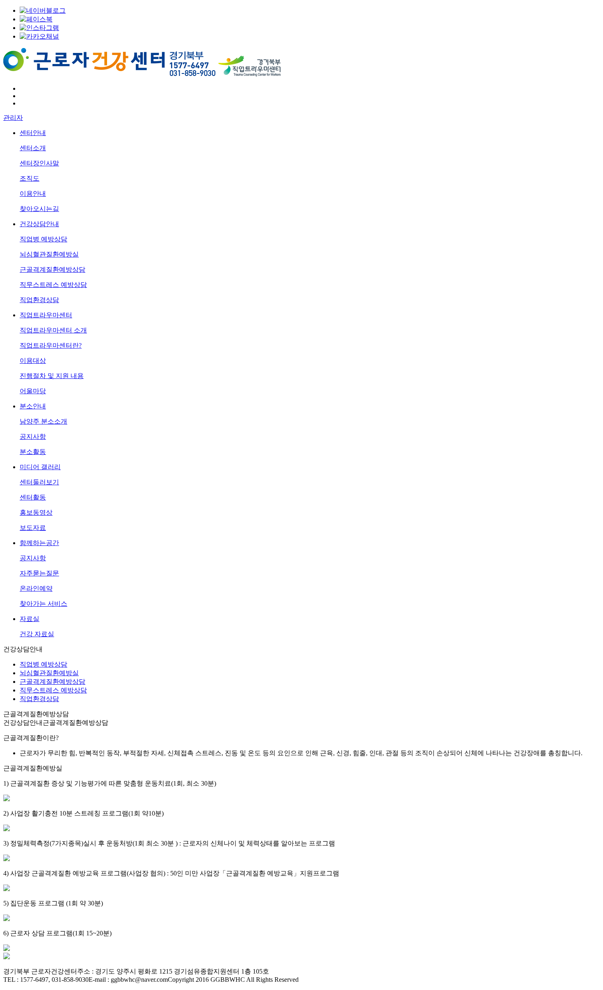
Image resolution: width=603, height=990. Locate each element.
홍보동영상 (36, 512)
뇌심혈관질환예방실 (49, 254)
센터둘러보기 (39, 482)
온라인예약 (36, 588)
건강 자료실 (37, 633)
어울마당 (33, 390)
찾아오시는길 (39, 208)
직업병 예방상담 (43, 239)
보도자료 (33, 527)
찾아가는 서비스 (43, 603)
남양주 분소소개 (43, 421)
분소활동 (33, 451)
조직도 (29, 178)
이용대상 (33, 360)
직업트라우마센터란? (51, 345)
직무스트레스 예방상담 (53, 284)
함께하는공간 (39, 542)
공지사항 (33, 436)
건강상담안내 (39, 223)
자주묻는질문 (39, 573)
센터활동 (33, 497)
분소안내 (33, 406)
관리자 (13, 117)
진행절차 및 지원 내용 (52, 375)
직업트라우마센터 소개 (53, 330)
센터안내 (33, 132)
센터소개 (33, 147)
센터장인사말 (39, 163)
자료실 (29, 618)
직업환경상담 (39, 299)
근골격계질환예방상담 (52, 269)
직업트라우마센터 (46, 315)
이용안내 (33, 193)
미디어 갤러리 (40, 466)
